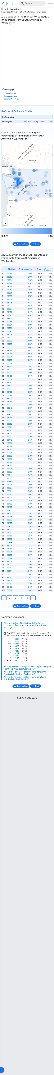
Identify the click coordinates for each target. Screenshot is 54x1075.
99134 (9, 299)
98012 (9, 363)
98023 (9, 472)
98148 (9, 440)
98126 (9, 430)
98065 (9, 424)
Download (47, 141)
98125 (9, 421)
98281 (9, 354)
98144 (9, 549)
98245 (9, 466)
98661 (9, 545)
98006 (9, 485)
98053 (9, 360)
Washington (14, 9)
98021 (9, 552)
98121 (9, 312)
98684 (9, 577)
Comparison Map (10, 93)
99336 (9, 482)
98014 (9, 571)
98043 (9, 402)
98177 (9, 558)
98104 (9, 434)
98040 (9, 315)
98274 (9, 542)
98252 (9, 555)
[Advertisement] (27, 58)
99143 (9, 398)
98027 (9, 488)
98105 (9, 392)
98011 (9, 287)
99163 (9, 411)
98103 (9, 389)
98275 (9, 366)
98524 (9, 462)
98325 (9, 319)
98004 (9, 325)
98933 (9, 520)
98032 (9, 341)
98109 (9, 504)
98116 (9, 517)
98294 (9, 357)
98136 (9, 418)
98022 (9, 395)
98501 (9, 443)
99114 (9, 491)
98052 (9, 450)
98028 (9, 303)
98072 (9, 446)
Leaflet (24, 226)
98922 (9, 565)
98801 (9, 459)
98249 (9, 408)
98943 (9, 414)
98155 (9, 523)
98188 (9, 507)
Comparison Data (10, 96)
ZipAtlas (49, 226)
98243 (9, 290)
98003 (9, 347)
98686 (9, 478)
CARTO (42, 226)
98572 (9, 386)
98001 (9, 590)
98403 (9, 587)
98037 (9, 350)
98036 (9, 328)
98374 (9, 581)
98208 (9, 344)
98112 (9, 533)
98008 (9, 334)
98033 (9, 456)
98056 (9, 274)
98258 (9, 584)
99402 (9, 376)
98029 (9, 370)
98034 (9, 280)
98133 (9, 338)
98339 (9, 296)
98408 (9, 561)
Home (3, 9)
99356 (9, 322)
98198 (9, 494)
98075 (9, 513)
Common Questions (11, 99)
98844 (9, 475)
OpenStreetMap (33, 226)
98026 (9, 427)
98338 (9, 539)
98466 (9, 526)
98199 (9, 574)
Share (37, 244)
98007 (9, 309)
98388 (9, 437)
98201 (9, 293)
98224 (9, 382)
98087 (9, 405)
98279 (9, 373)
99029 (9, 498)
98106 (9, 469)
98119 (9, 568)
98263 (9, 277)
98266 (9, 529)
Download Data (22, 244)
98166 (9, 536)
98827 (9, 283)
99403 (9, 510)
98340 (9, 331)
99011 (9, 501)
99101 (9, 453)
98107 (9, 379)
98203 (9, 306)
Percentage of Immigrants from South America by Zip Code (23, 12)
